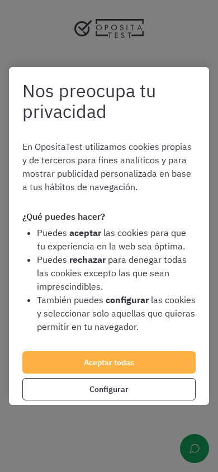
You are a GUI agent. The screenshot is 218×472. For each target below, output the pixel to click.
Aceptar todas (109, 362)
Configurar (109, 389)
